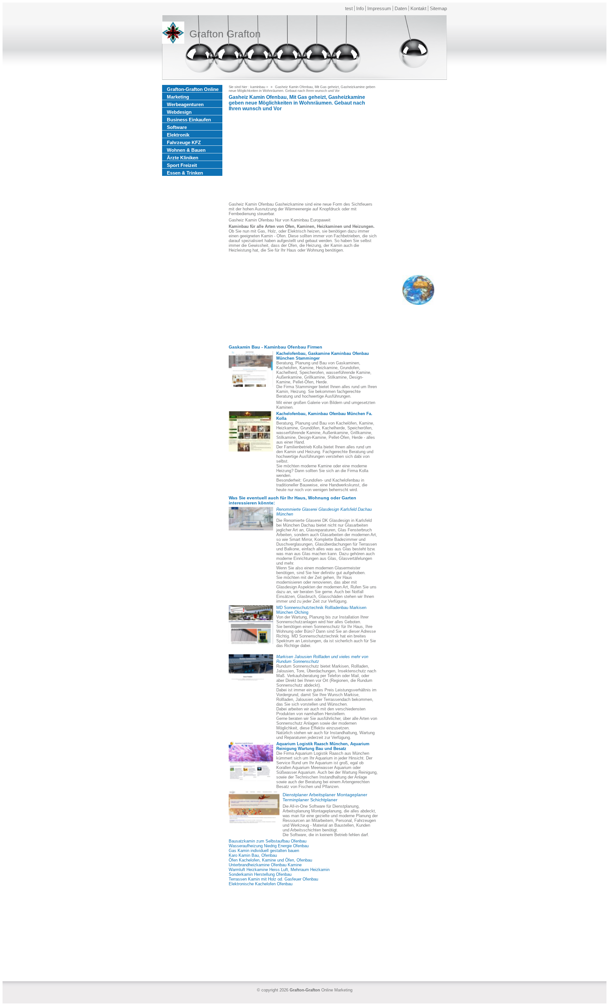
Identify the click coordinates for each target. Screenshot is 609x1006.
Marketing (178, 96)
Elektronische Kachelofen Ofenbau (260, 883)
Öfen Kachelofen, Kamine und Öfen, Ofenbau (270, 860)
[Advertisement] (303, 157)
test (349, 8)
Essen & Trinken (185, 173)
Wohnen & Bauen (186, 150)
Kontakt (418, 8)
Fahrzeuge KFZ (184, 142)
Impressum (379, 8)
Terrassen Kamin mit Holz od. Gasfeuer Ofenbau (273, 879)
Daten (401, 8)
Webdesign (179, 112)
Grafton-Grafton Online (193, 89)
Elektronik (178, 135)
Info (360, 8)
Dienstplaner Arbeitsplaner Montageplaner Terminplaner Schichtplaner (325, 797)
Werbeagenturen (185, 104)
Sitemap (438, 8)
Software (177, 127)
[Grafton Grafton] (173, 34)
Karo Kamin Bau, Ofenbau (253, 855)
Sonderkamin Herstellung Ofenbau (260, 874)
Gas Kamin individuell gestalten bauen (264, 850)
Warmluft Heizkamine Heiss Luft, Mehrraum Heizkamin (279, 869)
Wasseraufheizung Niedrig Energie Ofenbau (269, 845)
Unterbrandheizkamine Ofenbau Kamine (265, 864)
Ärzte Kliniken (182, 157)
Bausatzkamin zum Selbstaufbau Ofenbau (267, 841)
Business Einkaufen (189, 119)
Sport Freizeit (182, 165)
